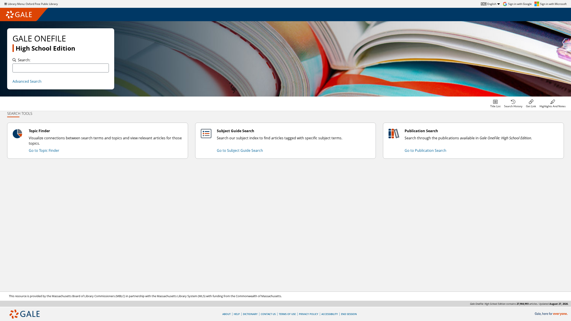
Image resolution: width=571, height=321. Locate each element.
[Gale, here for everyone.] (551, 314)
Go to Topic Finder (44, 150)
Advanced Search (26, 81)
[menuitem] (495, 103)
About (226, 314)
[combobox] (60, 68)
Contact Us (268, 314)
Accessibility (329, 314)
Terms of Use (287, 314)
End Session (349, 314)
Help (237, 314)
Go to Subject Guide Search (240, 150)
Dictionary (250, 314)
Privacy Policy (308, 314)
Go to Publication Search (425, 150)
